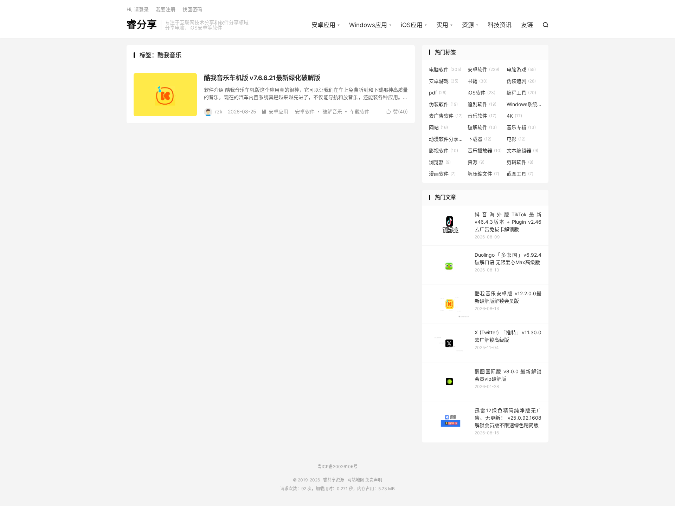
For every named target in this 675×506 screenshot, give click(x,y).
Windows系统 (524, 104)
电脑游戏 (521, 69)
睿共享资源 (333, 479)
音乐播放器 (485, 150)
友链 (527, 24)
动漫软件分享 (446, 139)
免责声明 (373, 479)
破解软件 (482, 127)
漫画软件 (442, 174)
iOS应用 (412, 24)
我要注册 (165, 9)
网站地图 (355, 479)
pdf (437, 93)
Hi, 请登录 (138, 9)
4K (514, 116)
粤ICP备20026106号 (337, 466)
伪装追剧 (521, 81)
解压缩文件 (483, 174)
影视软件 (443, 150)
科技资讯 (500, 24)
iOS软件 (481, 93)
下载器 (479, 139)
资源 (468, 24)
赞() (397, 111)
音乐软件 (482, 116)
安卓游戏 (443, 81)
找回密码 (192, 9)
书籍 (478, 81)
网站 (438, 127)
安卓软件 (305, 111)
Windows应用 (368, 24)
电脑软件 (445, 69)
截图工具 (520, 174)
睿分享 (142, 25)
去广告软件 (446, 116)
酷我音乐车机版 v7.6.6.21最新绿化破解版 (262, 77)
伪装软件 (443, 104)
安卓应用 (323, 24)
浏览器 (440, 162)
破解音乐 (332, 111)
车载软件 (359, 111)
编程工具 (521, 93)
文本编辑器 (522, 150)
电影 (516, 139)
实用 (442, 24)
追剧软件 (482, 104)
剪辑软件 (520, 162)
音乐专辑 (521, 127)
